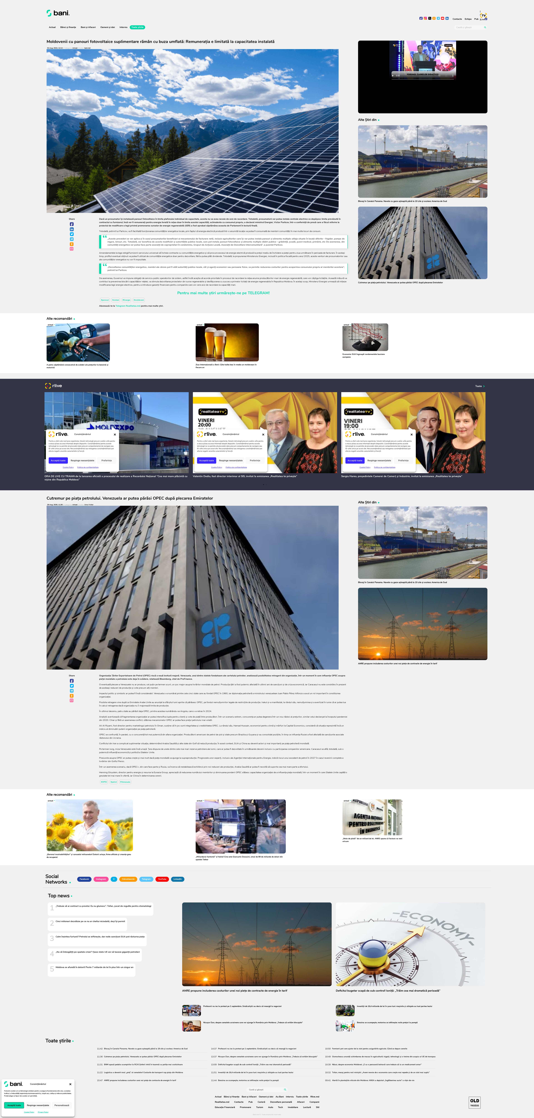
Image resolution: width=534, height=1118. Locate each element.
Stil (317, 1107)
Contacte (457, 19)
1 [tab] (263, 484)
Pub (476, 19)
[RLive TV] (53, 386)
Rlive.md (314, 1096)
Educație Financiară (225, 1107)
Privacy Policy (43, 1112)
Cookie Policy (29, 1112)
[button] (70, 1084)
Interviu (123, 27)
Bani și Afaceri (88, 27)
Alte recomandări (59, 318)
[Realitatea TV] (483, 15)
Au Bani (280, 1096)
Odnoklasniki (72, 244)
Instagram (101, 879)
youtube (442, 18)
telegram (438, 18)
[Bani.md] (475, 1103)
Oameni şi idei (107, 27)
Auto (270, 1107)
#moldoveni (139, 300)
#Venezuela (125, 782)
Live (482, 19)
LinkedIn (72, 229)
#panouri (105, 300)
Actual (52, 27)
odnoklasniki (434, 18)
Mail (72, 249)
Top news (59, 896)
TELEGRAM (258, 293)
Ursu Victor (88, 505)
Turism (259, 1107)
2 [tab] (266, 484)
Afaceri (301, 1102)
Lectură (307, 1107)
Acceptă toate (14, 1105)
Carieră (261, 1102)
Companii (314, 1102)
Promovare (245, 1107)
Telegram (72, 239)
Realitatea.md (222, 1102)
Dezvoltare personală (281, 1102)
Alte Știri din (367, 120)
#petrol (114, 782)
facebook (421, 18)
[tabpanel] (116, 437)
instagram (425, 18)
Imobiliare (293, 1107)
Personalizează (62, 1105)
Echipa (468, 19)
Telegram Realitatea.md (128, 305)
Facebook (72, 224)
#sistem (115, 300)
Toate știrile (137, 27)
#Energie (126, 300)
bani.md (87, 48)
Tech (280, 1107)
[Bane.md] (156, 13)
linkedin (447, 18)
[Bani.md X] (430, 18)
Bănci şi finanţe (68, 27)
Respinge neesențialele (38, 1105)
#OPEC (104, 782)
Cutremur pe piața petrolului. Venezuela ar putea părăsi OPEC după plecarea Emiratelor (130, 498)
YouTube (162, 879)
